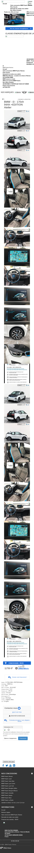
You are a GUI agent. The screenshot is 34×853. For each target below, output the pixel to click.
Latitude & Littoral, (12, 802)
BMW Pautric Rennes (7, 776)
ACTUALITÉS (6, 87)
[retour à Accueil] (2, 98)
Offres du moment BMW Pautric (11, 80)
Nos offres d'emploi (8, 82)
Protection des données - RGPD (9, 819)
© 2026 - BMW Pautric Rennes (8, 844)
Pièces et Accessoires (9, 85)
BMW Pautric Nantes (6, 795)
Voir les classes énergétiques (19, 28)
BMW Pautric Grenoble (7, 793)
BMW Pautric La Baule (7, 800)
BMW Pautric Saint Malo (7, 781)
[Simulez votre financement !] (17, 679)
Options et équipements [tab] (10, 738)
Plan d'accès (6, 72)
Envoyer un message (18, 716)
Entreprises (30, 62)
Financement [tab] (22, 738)
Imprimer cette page (8, 761)
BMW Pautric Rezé (6, 797)
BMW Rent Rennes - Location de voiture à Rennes (17, 75)
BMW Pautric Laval (6, 778)
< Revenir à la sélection (24, 99)
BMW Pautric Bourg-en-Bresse (9, 790)
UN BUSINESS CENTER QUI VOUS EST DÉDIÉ (16, 84)
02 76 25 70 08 (17, 712)
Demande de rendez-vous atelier (12, 74)
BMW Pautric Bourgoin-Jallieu (9, 788)
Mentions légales (5, 812)
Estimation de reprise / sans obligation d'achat (19, 720)
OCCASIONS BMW (8, 77)
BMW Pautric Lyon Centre (8, 783)
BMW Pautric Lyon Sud (7, 786)
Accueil (5, 69)
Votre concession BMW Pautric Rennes (14, 71)
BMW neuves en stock (9, 79)
